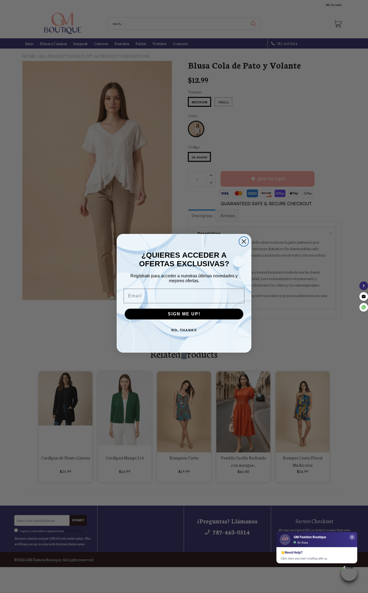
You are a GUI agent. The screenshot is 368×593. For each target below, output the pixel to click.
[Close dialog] (244, 241)
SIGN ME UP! (184, 314)
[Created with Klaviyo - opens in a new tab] (184, 356)
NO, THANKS (184, 330)
